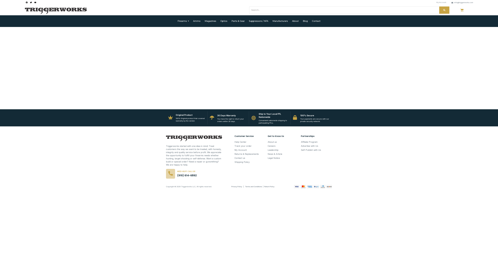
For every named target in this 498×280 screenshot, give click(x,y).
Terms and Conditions (253, 187)
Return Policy (269, 187)
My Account (441, 2)
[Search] (444, 10)
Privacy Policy (236, 187)
